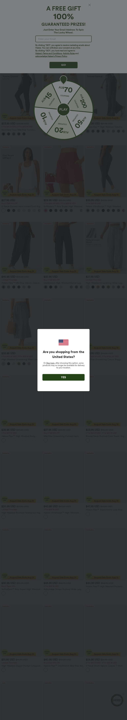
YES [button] (63, 377)
